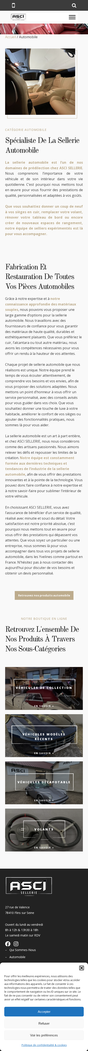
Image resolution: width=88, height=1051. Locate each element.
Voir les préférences (44, 1035)
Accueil (10, 37)
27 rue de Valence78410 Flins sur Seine (19, 910)
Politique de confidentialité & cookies (44, 1045)
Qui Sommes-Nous (22, 950)
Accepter (44, 1011)
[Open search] (74, 5)
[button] (81, 968)
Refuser (44, 1023)
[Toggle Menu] (72, 17)
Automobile (17, 957)
